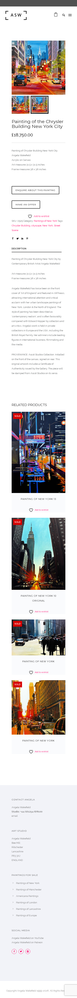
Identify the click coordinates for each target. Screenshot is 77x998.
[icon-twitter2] (21, 951)
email (15, 816)
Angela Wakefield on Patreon (27, 942)
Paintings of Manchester (29, 889)
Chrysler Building (21, 225)
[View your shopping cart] (56, 15)
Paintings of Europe (26, 915)
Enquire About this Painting (35, 190)
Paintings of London (26, 902)
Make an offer (26, 204)
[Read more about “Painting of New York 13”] (60, 488)
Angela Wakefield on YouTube (28, 938)
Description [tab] (18, 248)
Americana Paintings (27, 896)
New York (47, 225)
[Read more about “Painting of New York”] (60, 650)
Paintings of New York (45, 221)
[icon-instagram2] (27, 951)
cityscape (36, 225)
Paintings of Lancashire (28, 909)
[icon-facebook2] (15, 951)
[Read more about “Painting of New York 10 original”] (60, 585)
